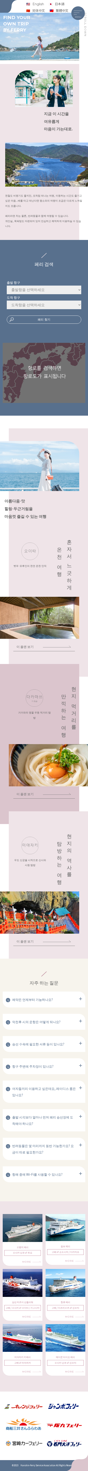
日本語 (59, 4)
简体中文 (38, 10)
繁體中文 (62, 10)
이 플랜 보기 (25, 646)
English (38, 4)
